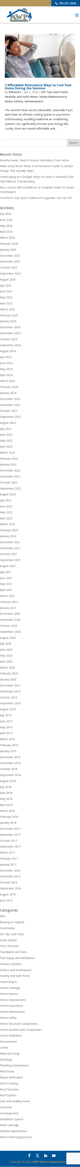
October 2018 (8, 769)
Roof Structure (9, 1089)
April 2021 (6, 590)
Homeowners (34, 101)
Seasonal (5, 1107)
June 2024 (6, 363)
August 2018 (8, 781)
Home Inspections (11, 1005)
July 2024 (5, 357)
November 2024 (10, 333)
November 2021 (10, 548)
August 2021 (8, 566)
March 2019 (7, 739)
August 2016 (8, 894)
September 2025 (10, 273)
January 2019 (8, 751)
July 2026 (5, 214)
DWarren (15, 92)
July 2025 (5, 285)
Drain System (8, 940)
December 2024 (10, 327)
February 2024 (9, 387)
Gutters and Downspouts (16, 970)
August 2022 (8, 494)
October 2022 (8, 482)
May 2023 (6, 440)
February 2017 (9, 858)
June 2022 (6, 506)
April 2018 (6, 805)
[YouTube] (54, 1156)
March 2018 (7, 811)
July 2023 (5, 429)
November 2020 (10, 619)
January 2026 (8, 249)
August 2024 (8, 351)
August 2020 (8, 638)
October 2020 (8, 626)
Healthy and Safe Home (21, 96)
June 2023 (6, 434)
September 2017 (10, 846)
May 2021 (6, 584)
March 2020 (7, 667)
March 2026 (7, 237)
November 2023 (10, 405)
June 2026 (6, 220)
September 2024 (10, 345)
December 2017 (10, 828)
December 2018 (10, 757)
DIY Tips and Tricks (54, 92)
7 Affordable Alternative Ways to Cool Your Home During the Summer (38, 86)
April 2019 (6, 733)
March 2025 (7, 309)
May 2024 (6, 369)
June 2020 (6, 649)
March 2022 (7, 524)
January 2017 (8, 864)
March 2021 (7, 596)
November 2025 (10, 261)
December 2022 (10, 470)
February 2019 (9, 745)
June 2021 (6, 578)
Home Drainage (10, 988)
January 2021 (8, 608)
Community (7, 928)
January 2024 (8, 393)
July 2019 (5, 715)
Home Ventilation (11, 1035)
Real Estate (7, 1071)
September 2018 (10, 775)
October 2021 (8, 554)
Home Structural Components (19, 1023)
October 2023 (8, 411)
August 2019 (8, 709)
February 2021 (9, 602)
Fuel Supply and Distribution (17, 958)
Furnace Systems (11, 964)
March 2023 (7, 452)
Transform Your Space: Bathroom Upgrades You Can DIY (36, 198)
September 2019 (10, 703)
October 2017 (8, 840)
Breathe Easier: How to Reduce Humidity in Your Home (34, 160)
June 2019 (6, 721)
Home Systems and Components (21, 1029)
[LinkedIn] (45, 1156)
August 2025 (8, 279)
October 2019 (8, 697)
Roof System (8, 1095)
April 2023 (6, 446)
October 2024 (8, 339)
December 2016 (10, 870)
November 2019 (10, 691)
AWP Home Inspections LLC (51, 1162)
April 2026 (6, 231)
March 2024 (7, 381)
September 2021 (10, 560)
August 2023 (8, 423)
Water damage (9, 1125)
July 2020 (5, 643)
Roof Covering (9, 1083)
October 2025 (8, 267)
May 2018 (6, 799)
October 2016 (8, 882)
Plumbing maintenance (14, 1065)
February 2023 (9, 458)
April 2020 (6, 661)
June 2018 (6, 793)
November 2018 (10, 763)
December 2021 (10, 542)
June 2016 (6, 900)
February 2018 (9, 816)
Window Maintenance (13, 1131)
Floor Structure (9, 946)
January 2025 (8, 321)
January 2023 (8, 464)
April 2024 (6, 375)
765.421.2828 (67, 3)
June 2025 (6, 291)
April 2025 (6, 303)
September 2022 (10, 488)
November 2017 (10, 834)
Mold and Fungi (9, 1053)
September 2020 (10, 632)
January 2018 (8, 822)
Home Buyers (8, 982)
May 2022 (6, 512)
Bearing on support (12, 922)
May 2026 (6, 226)
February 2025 (9, 315)
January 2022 (8, 536)
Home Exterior (9, 994)
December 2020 (10, 613)
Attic (3, 916)
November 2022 (10, 476)
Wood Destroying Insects (16, 1137)
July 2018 (5, 787)
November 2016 (10, 876)
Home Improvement (13, 1000)
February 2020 (9, 673)
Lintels (4, 1047)
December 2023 (10, 399)
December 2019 (10, 685)
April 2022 (6, 518)
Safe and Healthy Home (15, 1101)
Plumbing (6, 1059)
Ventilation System (11, 1119)
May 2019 (6, 727)
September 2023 (10, 417)
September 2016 (10, 888)
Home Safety (14, 101)
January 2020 (8, 679)
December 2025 (10, 255)
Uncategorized (9, 1113)
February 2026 (9, 243)
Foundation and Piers (13, 952)
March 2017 (7, 852)
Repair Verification (11, 1077)
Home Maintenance (53, 96)
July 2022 (5, 500)
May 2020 (6, 655)
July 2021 (5, 572)
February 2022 (9, 530)
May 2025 (6, 297)
